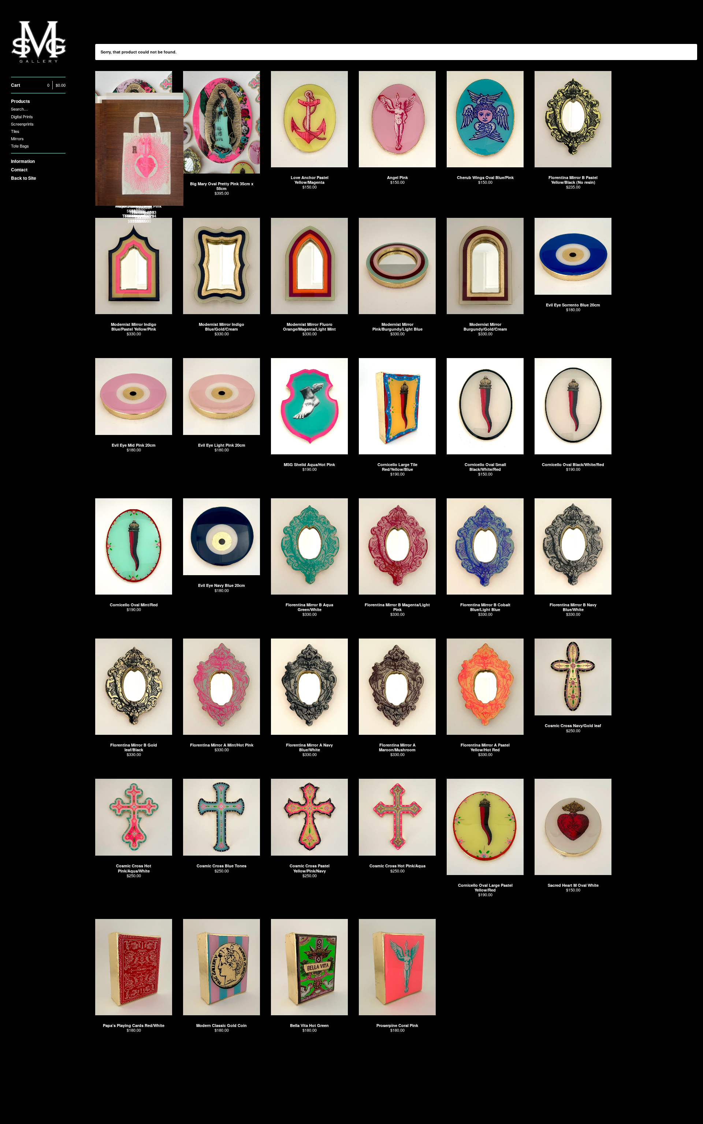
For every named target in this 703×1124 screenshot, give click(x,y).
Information (23, 161)
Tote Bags (20, 146)
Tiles (15, 131)
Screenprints (22, 124)
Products (20, 101)
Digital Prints (22, 116)
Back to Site (23, 178)
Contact (19, 169)
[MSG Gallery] (38, 42)
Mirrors (17, 138)
